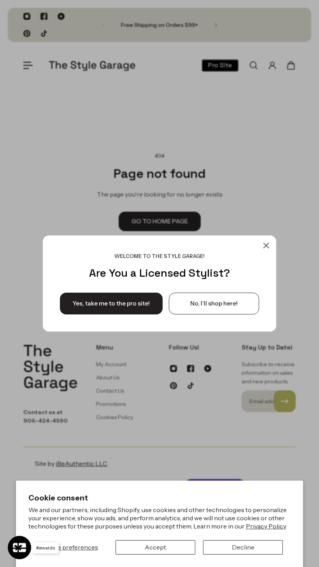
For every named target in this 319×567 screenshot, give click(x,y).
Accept (155, 547)
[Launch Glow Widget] (19, 547)
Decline (243, 547)
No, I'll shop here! (214, 303)
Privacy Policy (266, 526)
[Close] (266, 246)
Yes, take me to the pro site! (111, 303)
